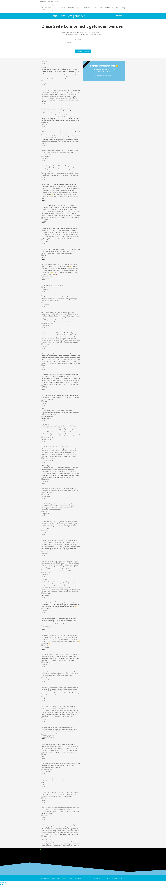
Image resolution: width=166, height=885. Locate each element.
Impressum (97, 878)
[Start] (114, 15)
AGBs (122, 878)
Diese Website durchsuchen (83, 40)
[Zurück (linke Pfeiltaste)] (0, 884)
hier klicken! (56, 1)
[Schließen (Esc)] (5, 882)
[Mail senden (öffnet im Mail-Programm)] (123, 2)
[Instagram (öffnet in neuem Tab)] (118, 2)
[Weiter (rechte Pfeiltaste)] (2, 884)
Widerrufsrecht (115, 878)
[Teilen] (3, 882)
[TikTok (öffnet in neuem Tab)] (125, 2)
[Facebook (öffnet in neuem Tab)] (116, 2)
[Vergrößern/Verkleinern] (0, 882)
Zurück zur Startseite (83, 51)
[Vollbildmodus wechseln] (2, 882)
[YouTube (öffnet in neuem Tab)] (121, 2)
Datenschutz (105, 878)
